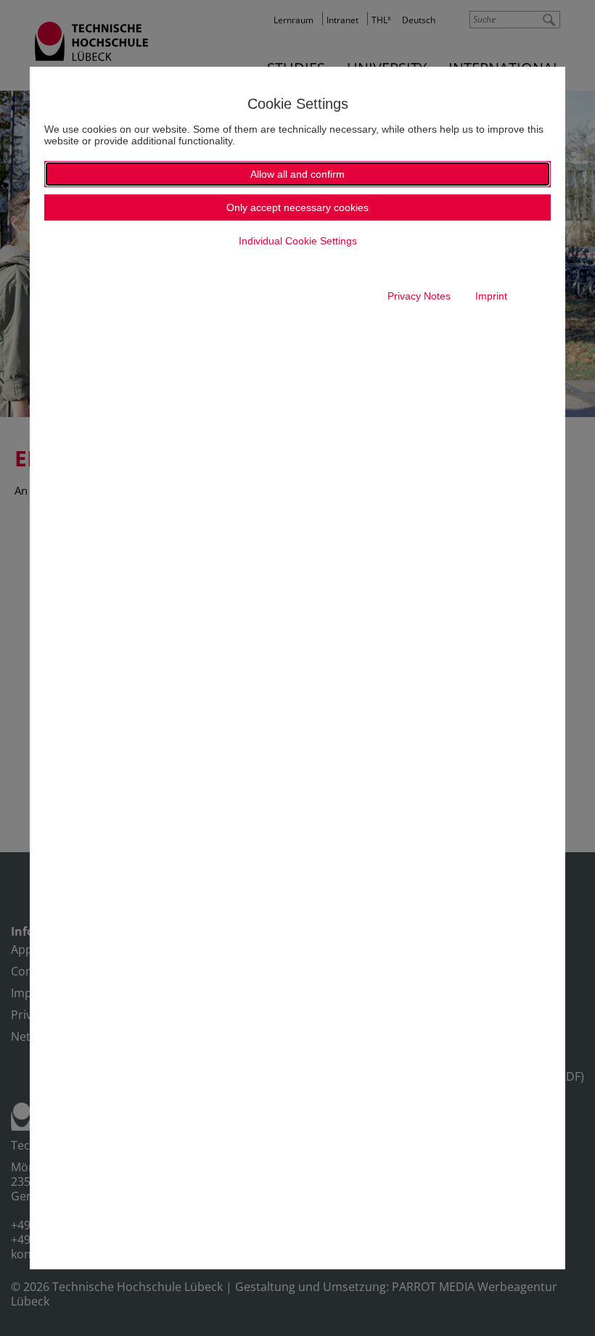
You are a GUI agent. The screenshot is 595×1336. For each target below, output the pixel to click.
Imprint (491, 296)
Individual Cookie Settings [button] (298, 241)
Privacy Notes (419, 296)
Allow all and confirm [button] (297, 174)
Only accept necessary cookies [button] (297, 207)
